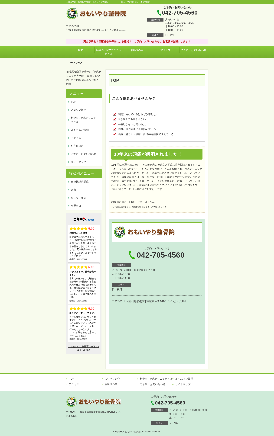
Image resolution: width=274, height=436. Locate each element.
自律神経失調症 (80, 181)
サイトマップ (78, 162)
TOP (80, 50)
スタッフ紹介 (78, 109)
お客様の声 (137, 50)
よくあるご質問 (80, 129)
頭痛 (73, 189)
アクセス (165, 50)
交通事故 (76, 205)
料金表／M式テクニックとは (108, 52)
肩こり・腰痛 (78, 197)
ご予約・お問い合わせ (193, 50)
